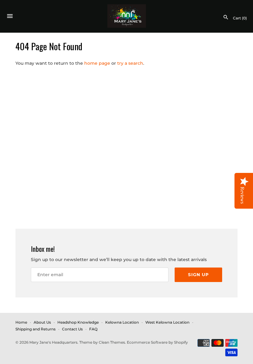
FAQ (93, 329)
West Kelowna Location (167, 322)
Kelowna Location (122, 322)
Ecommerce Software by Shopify (157, 342)
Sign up (198, 274)
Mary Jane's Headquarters (53, 342)
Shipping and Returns (35, 329)
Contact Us (72, 329)
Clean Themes (112, 342)
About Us (42, 322)
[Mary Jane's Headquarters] (126, 16)
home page (97, 63)
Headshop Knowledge (78, 322)
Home (21, 322)
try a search (130, 63)
